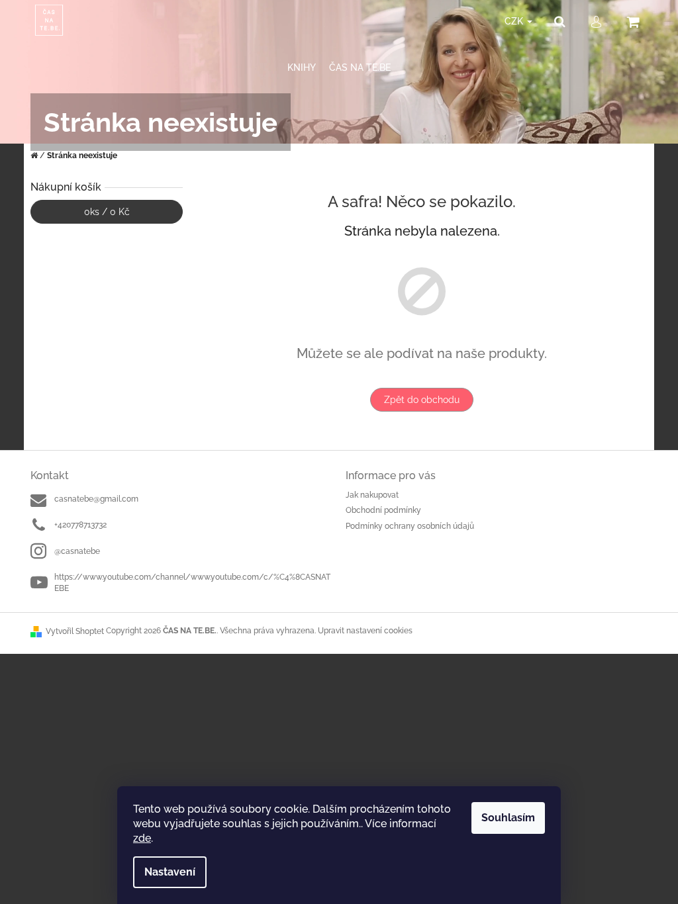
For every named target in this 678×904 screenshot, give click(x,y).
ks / (107, 211)
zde (142, 838)
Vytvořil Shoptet (75, 631)
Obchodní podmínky (383, 510)
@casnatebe (77, 551)
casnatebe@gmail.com (96, 499)
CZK (515, 21)
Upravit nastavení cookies (365, 630)
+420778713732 (80, 524)
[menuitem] (301, 68)
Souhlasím (508, 817)
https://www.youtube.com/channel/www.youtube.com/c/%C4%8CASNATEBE (192, 582)
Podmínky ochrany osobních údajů (410, 526)
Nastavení (169, 872)
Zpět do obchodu (422, 399)
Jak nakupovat (372, 495)
